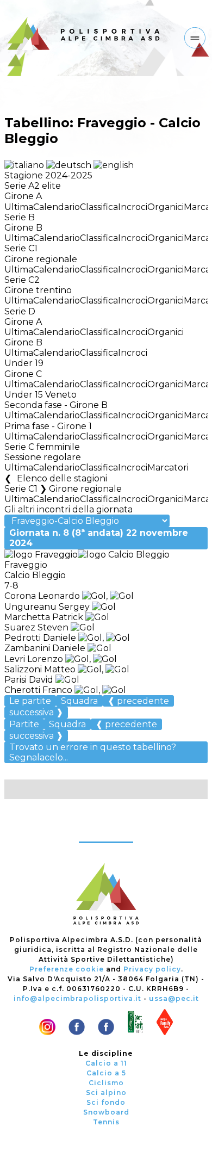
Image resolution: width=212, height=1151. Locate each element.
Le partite (30, 701)
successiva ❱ (36, 712)
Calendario (56, 207)
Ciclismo (106, 1083)
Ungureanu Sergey (47, 607)
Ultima (18, 207)
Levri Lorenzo (33, 659)
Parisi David (28, 679)
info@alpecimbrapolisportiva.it (77, 998)
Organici (165, 207)
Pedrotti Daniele (40, 638)
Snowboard (106, 1112)
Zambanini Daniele (44, 648)
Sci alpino (106, 1092)
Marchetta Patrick (43, 617)
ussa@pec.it (174, 998)
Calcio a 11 (106, 1063)
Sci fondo (106, 1102)
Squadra (79, 701)
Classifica (99, 207)
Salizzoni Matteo (40, 669)
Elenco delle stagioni (62, 478)
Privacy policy (152, 969)
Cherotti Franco (38, 690)
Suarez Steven (36, 627)
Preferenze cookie (66, 969)
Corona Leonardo (42, 596)
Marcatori (168, 467)
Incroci (132, 207)
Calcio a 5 (106, 1073)
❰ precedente (138, 701)
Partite (24, 724)
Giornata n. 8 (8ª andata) (98, 538)
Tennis (106, 1122)
